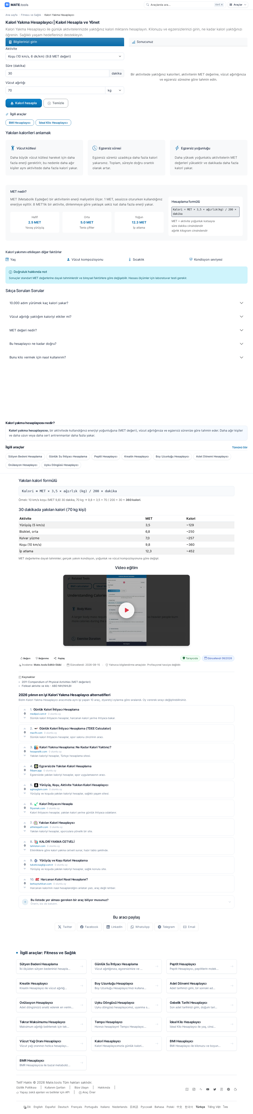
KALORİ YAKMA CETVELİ (57, 842)
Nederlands (119, 1106)
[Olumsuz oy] (25, 717)
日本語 (134, 1106)
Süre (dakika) (15, 66)
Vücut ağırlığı (15, 83)
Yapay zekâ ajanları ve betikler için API (44, 1092)
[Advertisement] (124, 393)
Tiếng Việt (214, 1106)
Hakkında (104, 1087)
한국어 (189, 1106)
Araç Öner (88, 1092)
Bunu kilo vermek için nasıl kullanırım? (37, 357)
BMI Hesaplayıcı (20, 122)
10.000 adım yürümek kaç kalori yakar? (38, 303)
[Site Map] (187, 1088)
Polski (170, 1106)
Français (76, 1106)
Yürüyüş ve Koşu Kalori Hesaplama (63, 860)
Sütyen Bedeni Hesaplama (25, 456)
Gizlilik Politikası (26, 1087)
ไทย (225, 1106)
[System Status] (200, 1088)
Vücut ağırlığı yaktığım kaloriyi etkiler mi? (40, 317)
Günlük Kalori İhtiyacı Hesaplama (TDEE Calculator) (75, 728)
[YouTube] (207, 1088)
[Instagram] (194, 1088)
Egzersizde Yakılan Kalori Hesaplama (65, 766)
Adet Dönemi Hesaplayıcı (212, 456)
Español (50, 1106)
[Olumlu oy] (25, 709)
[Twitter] (214, 1088)
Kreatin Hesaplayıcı (136, 456)
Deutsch (63, 1106)
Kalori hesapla (26, 103)
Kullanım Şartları (55, 1087)
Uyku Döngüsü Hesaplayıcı (61, 465)
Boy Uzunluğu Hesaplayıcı (172, 456)
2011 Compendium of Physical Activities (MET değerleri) (56, 681)
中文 (179, 1106)
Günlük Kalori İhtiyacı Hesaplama (56, 709)
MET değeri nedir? (23, 330)
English (38, 1106)
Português (91, 1106)
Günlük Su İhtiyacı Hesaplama (68, 456)
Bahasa (159, 1106)
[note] (221, 1088)
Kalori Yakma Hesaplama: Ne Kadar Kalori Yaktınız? (75, 747)
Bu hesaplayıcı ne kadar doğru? (32, 344)
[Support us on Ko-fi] (235, 1088)
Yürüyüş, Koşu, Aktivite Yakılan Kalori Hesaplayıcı (73, 785)
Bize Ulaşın (82, 1087)
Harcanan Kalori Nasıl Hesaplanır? (64, 879)
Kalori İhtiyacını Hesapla (56, 804)
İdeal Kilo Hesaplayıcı (53, 122)
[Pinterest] (228, 1088)
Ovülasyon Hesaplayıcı (22, 465)
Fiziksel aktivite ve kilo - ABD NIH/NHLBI (46, 685)
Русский (146, 1106)
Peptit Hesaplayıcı (105, 456)
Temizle (58, 103)
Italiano (105, 1106)
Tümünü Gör (239, 447)
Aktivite (11, 49)
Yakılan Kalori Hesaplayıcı (57, 823)
